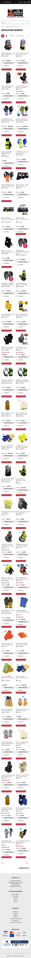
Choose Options (8, 62)
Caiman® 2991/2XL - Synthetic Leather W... (22, 284)
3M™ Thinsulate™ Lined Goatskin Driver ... (8, 315)
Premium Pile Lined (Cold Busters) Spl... (7, 808)
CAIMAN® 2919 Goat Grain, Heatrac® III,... (22, 545)
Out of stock (22, 422)
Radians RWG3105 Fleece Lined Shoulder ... (8, 742)
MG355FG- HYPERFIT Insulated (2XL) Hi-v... (7, 380)
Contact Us (15, 913)
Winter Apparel (9, 26)
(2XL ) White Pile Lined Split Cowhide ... (7, 413)
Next (27, 863)
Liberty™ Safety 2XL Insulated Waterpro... (7, 446)
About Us (15, 911)
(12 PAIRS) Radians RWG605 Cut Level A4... (8, 119)
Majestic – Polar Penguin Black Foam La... (8, 251)
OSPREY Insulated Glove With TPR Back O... (8, 53)
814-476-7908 (7, 2)
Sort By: (12, 35)
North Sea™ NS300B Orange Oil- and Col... (22, 644)
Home (2, 26)
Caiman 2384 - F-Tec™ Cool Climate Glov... (22, 347)
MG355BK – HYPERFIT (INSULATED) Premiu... (7, 284)
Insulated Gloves (17, 26)
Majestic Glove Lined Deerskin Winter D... (7, 347)
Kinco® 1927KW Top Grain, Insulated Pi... (7, 710)
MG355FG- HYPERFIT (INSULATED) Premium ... (23, 380)
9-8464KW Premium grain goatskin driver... (22, 446)
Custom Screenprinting (15, 918)
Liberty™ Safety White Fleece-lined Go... (22, 742)
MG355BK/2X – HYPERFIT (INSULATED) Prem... (22, 252)
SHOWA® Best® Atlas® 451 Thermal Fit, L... (8, 842)
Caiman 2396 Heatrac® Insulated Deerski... (8, 775)
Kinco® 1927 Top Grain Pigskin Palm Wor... (22, 710)
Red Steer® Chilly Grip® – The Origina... (23, 808)
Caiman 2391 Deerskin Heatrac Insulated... (22, 86)
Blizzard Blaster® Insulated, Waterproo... (22, 578)
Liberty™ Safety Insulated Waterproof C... (22, 678)
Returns (15, 899)
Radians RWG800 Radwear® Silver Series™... (6, 153)
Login (20, 2)
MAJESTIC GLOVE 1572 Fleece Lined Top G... (22, 775)
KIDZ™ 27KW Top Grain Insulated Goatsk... (22, 53)
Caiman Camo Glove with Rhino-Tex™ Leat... (8, 545)
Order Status (16, 896)
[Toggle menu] (2, 3)
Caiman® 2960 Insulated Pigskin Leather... (23, 841)
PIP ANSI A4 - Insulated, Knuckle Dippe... (8, 611)
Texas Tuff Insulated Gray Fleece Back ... (7, 86)
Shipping (16, 898)
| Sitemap (22, 955)
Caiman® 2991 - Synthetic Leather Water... (21, 480)
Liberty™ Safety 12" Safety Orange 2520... (7, 644)
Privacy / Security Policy (15, 922)
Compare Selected (23, 868)
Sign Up (17, 894)
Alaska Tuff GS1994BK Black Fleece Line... (7, 479)
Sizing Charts (15, 920)
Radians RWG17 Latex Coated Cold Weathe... (7, 185)
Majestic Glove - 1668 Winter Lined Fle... (22, 185)
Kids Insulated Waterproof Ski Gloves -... (7, 219)
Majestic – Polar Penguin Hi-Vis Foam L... (8, 578)
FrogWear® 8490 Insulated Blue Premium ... (22, 612)
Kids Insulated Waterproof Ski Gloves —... (22, 219)
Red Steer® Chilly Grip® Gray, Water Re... (23, 512)
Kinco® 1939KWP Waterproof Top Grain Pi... (7, 678)
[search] (17, 2)
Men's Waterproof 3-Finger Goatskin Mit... (22, 315)
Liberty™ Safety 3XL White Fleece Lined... (21, 413)
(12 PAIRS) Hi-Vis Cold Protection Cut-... (22, 152)
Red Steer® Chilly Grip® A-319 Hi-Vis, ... (8, 512)
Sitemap (15, 901)
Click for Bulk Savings (6, 69)
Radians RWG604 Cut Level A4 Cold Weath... (22, 119)
